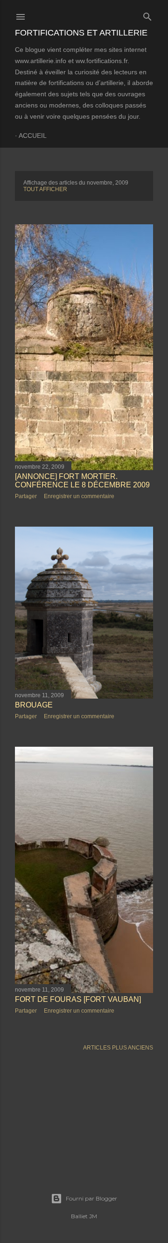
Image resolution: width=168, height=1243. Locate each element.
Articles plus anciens (118, 1047)
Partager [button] (26, 496)
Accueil (33, 135)
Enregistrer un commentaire (79, 496)
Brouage (34, 705)
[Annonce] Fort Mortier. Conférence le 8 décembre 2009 (82, 480)
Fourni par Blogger (91, 1198)
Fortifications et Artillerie (81, 32)
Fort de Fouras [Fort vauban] (78, 999)
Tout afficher (45, 189)
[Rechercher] (147, 15)
